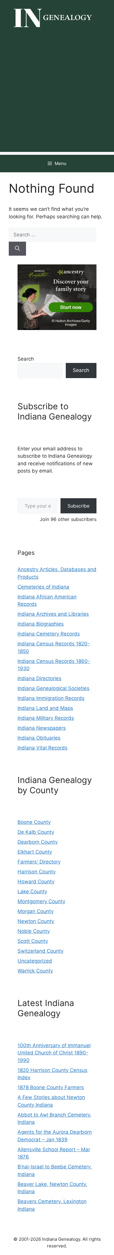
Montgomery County (41, 901)
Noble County (34, 931)
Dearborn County (38, 842)
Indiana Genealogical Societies (53, 688)
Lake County (32, 891)
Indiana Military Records (46, 718)
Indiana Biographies (41, 624)
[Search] (17, 249)
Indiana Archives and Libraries (53, 614)
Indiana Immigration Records (51, 698)
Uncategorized (35, 961)
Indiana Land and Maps (45, 708)
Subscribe (78, 506)
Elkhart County (35, 852)
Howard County (36, 881)
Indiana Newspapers (42, 728)
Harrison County (37, 872)
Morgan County (35, 911)
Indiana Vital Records (43, 748)
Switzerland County (40, 951)
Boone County (34, 822)
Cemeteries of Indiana (43, 587)
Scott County (33, 941)
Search (26, 359)
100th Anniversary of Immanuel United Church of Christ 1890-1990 (54, 1052)
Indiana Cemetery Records (49, 634)
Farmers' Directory (39, 862)
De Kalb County (36, 832)
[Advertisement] (57, 95)
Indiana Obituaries (39, 738)
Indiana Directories (39, 678)
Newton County (36, 921)
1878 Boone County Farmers (51, 1087)
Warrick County (35, 971)
